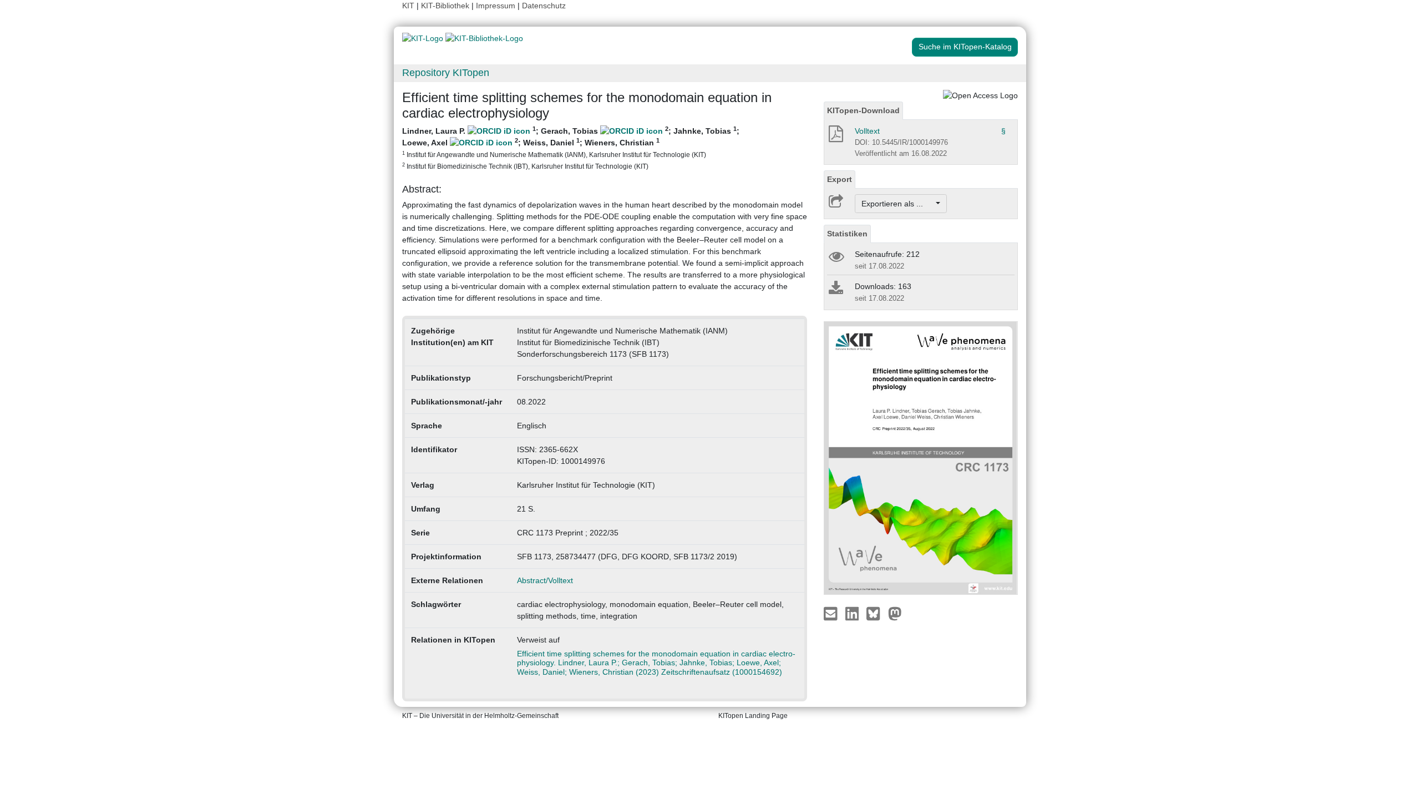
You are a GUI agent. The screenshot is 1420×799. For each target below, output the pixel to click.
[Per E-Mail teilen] (832, 613)
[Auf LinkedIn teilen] (853, 613)
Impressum (495, 5)
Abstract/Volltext (545, 580)
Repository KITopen (445, 72)
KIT (408, 5)
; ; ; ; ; (570, 147)
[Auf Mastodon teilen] (895, 613)
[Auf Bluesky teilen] (876, 613)
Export (839, 179)
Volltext (867, 131)
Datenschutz (544, 5)
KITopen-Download (863, 110)
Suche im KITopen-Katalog (965, 46)
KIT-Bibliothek (446, 5)
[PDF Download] (835, 137)
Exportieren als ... (897, 203)
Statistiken (847, 233)
